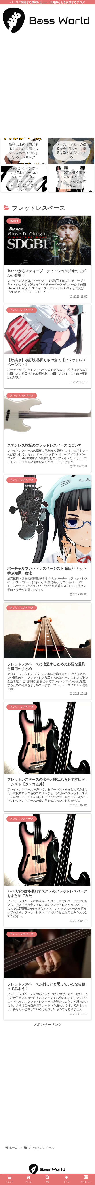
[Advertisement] (47, 86)
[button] (86, 685)
